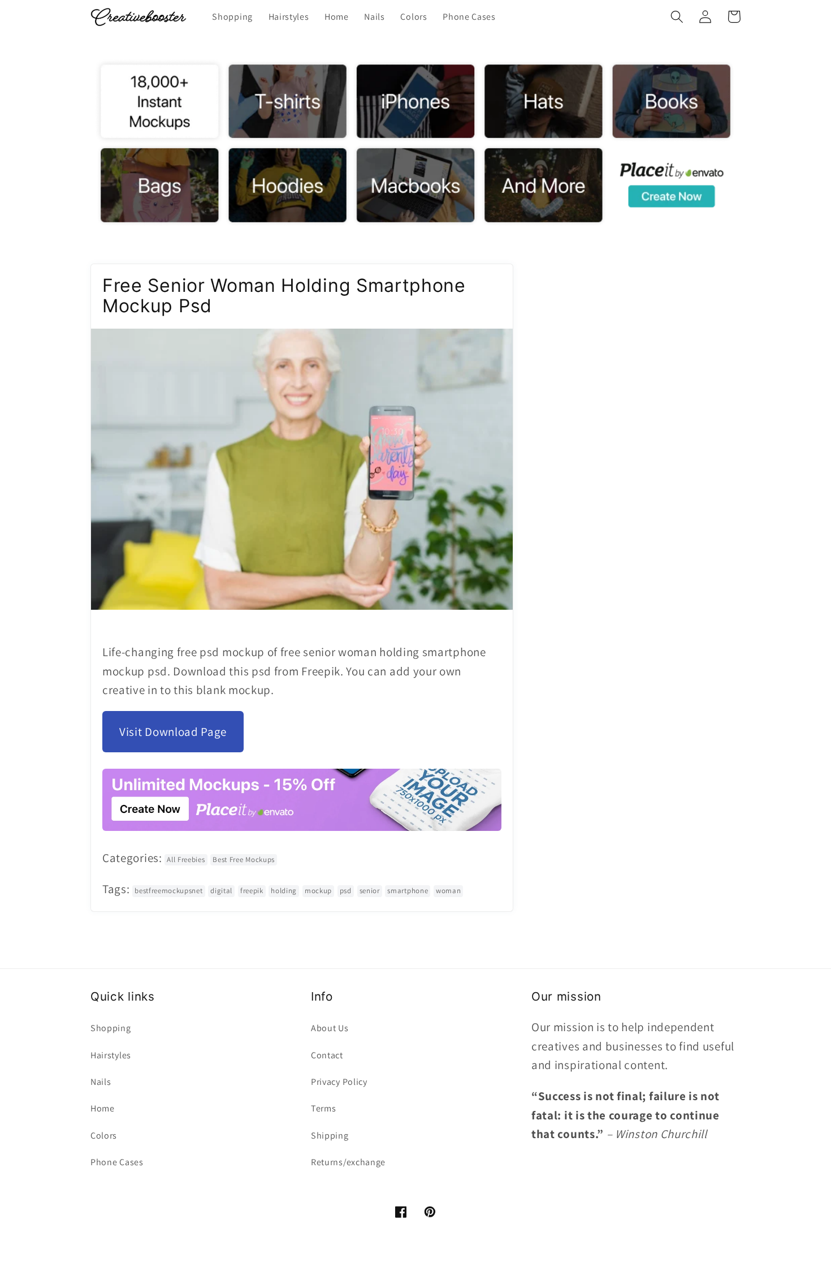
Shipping (330, 1135)
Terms (323, 1108)
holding (284, 890)
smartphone (407, 890)
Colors (103, 1135)
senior (370, 890)
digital (221, 890)
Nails (100, 1082)
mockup (318, 890)
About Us (330, 1028)
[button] (677, 16)
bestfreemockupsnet (168, 890)
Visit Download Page (173, 731)
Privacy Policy (339, 1082)
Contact (327, 1055)
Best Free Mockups (244, 859)
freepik (251, 890)
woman (448, 890)
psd (346, 890)
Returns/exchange (348, 1162)
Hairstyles (110, 1055)
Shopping (110, 1028)
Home (102, 1108)
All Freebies (186, 859)
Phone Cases (117, 1162)
